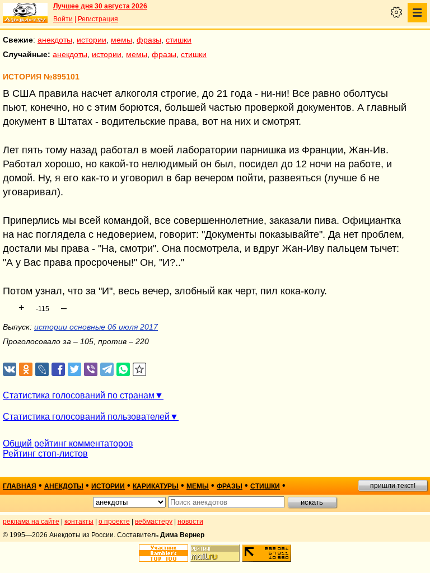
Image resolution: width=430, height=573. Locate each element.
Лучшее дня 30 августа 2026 (100, 6)
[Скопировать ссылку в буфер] (140, 370)
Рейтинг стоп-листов (45, 453)
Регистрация (98, 19)
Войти (63, 19)
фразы (149, 39)
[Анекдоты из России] (25, 13)
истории (91, 39)
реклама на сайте (31, 521)
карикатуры (156, 486)
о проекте (114, 521)
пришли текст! (392, 486)
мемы (121, 39)
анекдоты (55, 39)
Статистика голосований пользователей (86, 416)
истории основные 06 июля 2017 (96, 326)
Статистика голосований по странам (79, 395)
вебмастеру (153, 521)
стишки (178, 39)
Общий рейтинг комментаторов (68, 443)
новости (190, 521)
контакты (79, 521)
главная (19, 486)
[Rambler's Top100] (163, 553)
